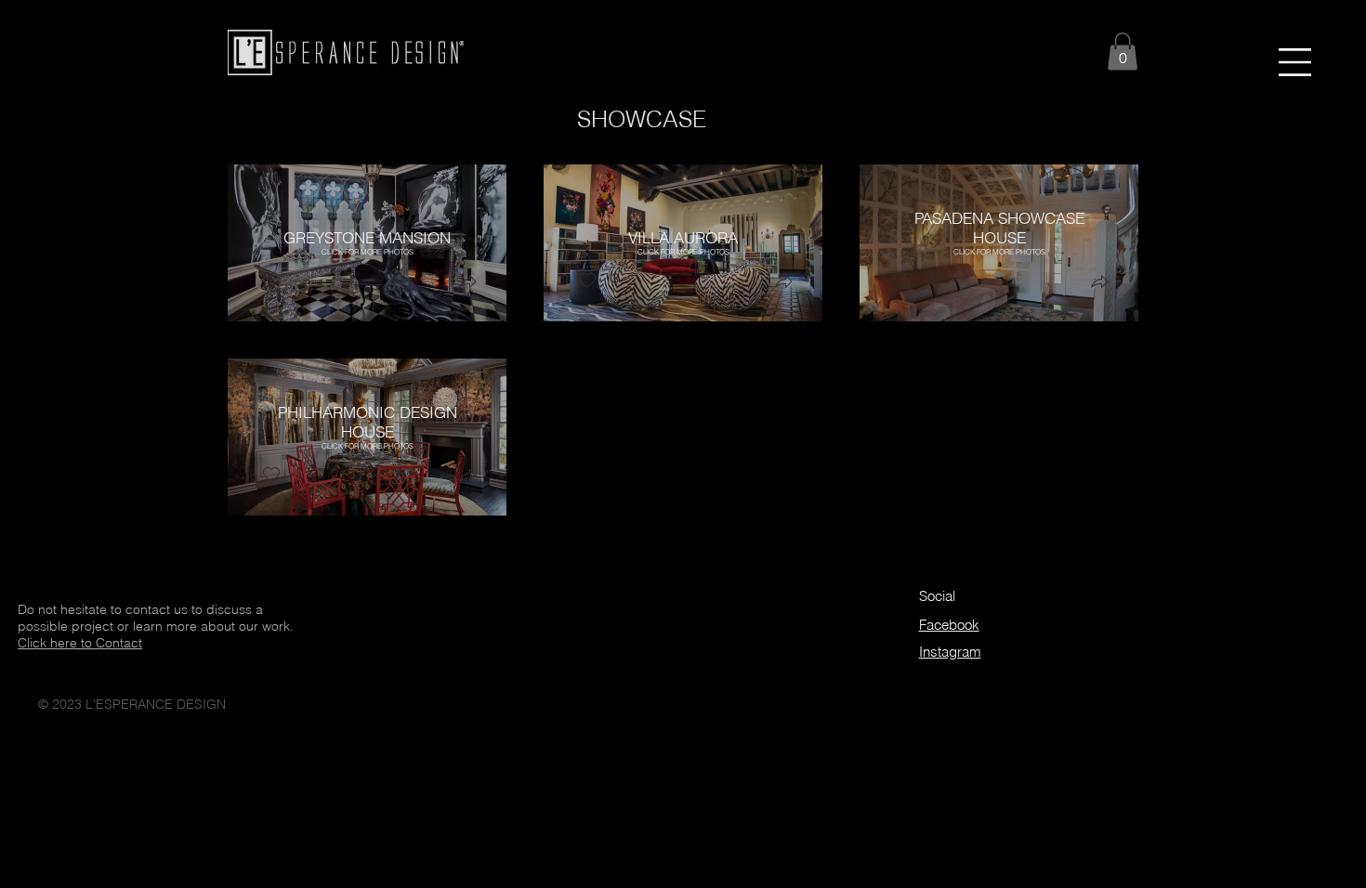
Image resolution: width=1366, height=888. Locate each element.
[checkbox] (271, 281)
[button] (1295, 62)
